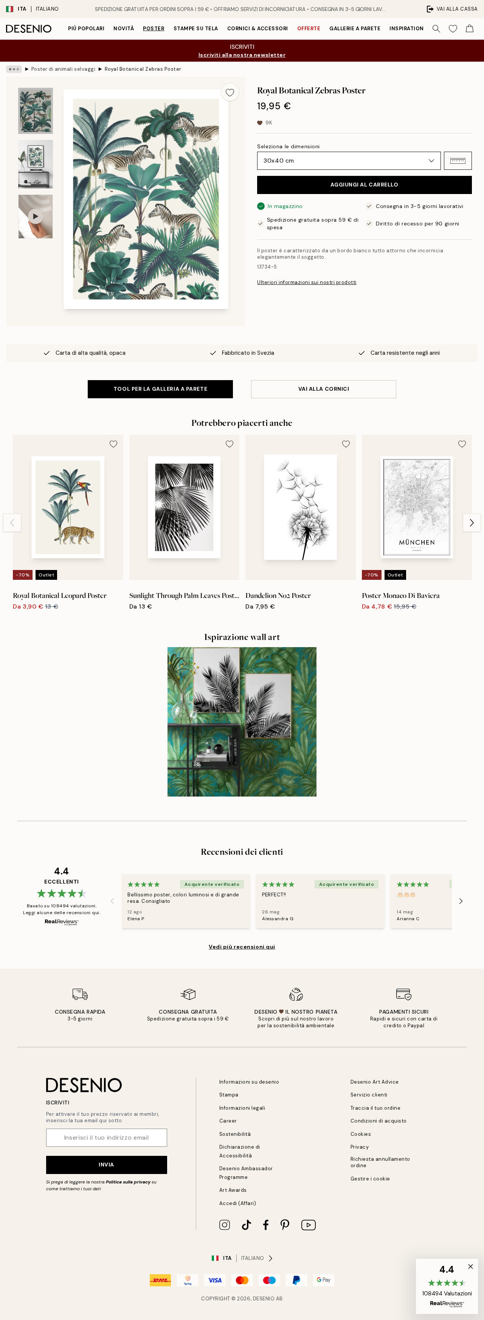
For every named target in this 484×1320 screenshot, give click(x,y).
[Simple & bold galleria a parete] (242, 722)
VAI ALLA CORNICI (323, 388)
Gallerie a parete (354, 28)
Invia (106, 1164)
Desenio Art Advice (375, 1082)
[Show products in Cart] (469, 29)
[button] (458, 161)
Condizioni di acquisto (379, 1121)
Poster (153, 28)
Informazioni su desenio (249, 1082)
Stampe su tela (196, 28)
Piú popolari (86, 28)
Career (228, 1121)
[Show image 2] (35, 164)
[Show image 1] (35, 111)
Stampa (229, 1095)
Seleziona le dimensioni (288, 146)
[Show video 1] (35, 216)
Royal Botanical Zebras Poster (143, 69)
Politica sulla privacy (129, 1182)
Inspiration (406, 28)
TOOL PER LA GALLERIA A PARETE (160, 388)
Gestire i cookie (370, 1179)
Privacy (360, 1147)
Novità (123, 28)
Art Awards (233, 1190)
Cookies (361, 1134)
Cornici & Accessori (257, 28)
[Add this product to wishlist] (230, 92)
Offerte (309, 28)
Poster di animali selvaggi (63, 69)
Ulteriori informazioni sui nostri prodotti (307, 282)
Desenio (264, 1298)
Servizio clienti (369, 1095)
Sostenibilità (235, 1134)
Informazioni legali (242, 1108)
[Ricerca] (436, 28)
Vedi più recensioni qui (242, 946)
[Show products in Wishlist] (453, 29)
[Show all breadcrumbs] (14, 69)
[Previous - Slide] (12, 523)
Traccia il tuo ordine (376, 1108)
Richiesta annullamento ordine (380, 1162)
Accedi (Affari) (237, 1203)
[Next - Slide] (472, 523)
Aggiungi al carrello (364, 184)
